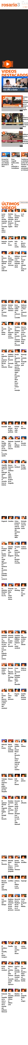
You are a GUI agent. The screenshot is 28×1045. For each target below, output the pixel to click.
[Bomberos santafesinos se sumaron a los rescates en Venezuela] (10, 810)
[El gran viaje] (17, 699)
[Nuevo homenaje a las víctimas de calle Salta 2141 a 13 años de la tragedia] (10, 473)
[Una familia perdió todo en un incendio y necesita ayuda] (4, 446)
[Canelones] (10, 527)
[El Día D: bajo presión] (23, 473)
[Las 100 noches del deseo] (17, 949)
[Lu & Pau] (23, 221)
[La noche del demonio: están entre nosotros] (10, 334)
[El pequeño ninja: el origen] (23, 1001)
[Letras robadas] (23, 949)
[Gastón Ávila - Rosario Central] (23, 699)
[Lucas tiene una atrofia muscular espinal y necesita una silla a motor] (4, 221)
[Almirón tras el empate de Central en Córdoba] (4, 309)
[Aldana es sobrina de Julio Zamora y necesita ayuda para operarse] (10, 973)
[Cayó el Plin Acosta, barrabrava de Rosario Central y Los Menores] (17, 973)
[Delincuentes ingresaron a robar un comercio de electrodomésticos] (23, 309)
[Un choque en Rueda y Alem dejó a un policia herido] (23, 973)
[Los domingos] (17, 591)
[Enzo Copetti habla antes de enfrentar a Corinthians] (15, 161)
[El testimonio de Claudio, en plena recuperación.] (4, 949)
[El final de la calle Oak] (17, 427)
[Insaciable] (4, 427)
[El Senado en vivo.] (23, 446)
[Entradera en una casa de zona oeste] (23, 527)
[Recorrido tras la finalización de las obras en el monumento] (17, 902)
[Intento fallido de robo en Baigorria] (10, 561)
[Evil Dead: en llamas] (17, 783)
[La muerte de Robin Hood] (4, 334)
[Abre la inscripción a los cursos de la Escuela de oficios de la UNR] (23, 334)
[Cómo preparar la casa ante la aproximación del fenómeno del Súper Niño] (17, 527)
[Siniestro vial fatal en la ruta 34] (10, 446)
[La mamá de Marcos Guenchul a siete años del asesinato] (4, 699)
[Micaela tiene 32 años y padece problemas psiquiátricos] (10, 863)
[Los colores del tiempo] (4, 902)
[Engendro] (4, 527)
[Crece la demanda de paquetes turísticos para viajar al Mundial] (17, 674)
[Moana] (10, 783)
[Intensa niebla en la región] (4, 674)
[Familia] (10, 949)
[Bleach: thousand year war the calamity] (4, 883)
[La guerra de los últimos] (23, 242)
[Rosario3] (11, 3)
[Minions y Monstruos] (4, 863)
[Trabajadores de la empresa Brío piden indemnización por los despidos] (4, 783)
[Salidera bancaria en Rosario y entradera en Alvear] (10, 370)
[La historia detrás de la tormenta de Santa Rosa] (17, 221)
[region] (14, 22)
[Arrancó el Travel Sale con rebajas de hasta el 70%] (6, 161)
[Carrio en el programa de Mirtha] (23, 902)
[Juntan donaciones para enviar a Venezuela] (17, 863)
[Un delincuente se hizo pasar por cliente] (23, 645)
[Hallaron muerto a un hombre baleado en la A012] (17, 261)
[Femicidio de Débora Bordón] (17, 446)
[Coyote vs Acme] (10, 242)
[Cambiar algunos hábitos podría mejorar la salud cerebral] (17, 645)
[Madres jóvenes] (17, 1001)
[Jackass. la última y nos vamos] (17, 883)
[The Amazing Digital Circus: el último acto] (10, 1001)
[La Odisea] (23, 754)
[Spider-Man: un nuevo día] (23, 591)
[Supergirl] (23, 883)
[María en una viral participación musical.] (10, 754)
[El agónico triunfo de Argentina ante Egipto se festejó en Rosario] (4, 810)
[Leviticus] (10, 883)
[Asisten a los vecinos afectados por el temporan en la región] (10, 221)
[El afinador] (23, 810)
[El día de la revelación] (4, 973)
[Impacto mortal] (4, 242)
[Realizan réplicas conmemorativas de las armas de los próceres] (10, 902)
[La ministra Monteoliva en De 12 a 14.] (4, 591)
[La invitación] (17, 473)
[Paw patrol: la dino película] (10, 427)
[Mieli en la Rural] (23, 674)
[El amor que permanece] (10, 699)
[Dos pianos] (23, 783)
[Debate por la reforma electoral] (10, 309)
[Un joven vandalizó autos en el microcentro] (10, 261)
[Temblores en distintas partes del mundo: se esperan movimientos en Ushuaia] (17, 334)
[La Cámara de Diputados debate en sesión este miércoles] (4, 261)
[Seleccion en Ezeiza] (4, 754)
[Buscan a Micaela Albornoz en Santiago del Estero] (10, 674)
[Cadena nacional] (23, 561)
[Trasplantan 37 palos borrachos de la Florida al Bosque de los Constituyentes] (17, 561)
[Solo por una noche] (17, 242)
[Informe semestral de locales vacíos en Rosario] (10, 645)
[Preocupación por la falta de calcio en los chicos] (10, 591)
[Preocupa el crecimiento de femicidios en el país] (23, 370)
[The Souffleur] (23, 863)
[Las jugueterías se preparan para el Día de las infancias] (4, 370)
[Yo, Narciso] (23, 427)
